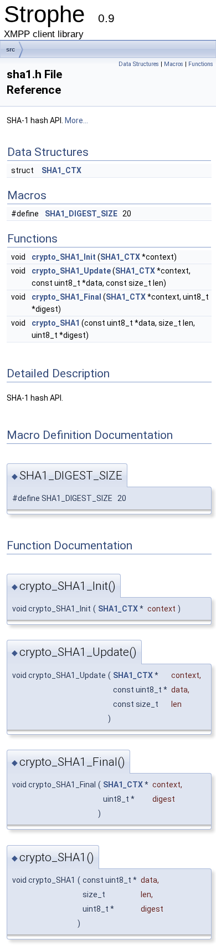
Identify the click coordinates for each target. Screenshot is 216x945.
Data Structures (139, 64)
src (10, 49)
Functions (200, 64)
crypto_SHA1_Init (64, 256)
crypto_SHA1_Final (66, 296)
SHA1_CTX (61, 170)
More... (76, 120)
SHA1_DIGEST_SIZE (81, 213)
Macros (173, 64)
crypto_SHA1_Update (71, 270)
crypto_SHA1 (56, 323)
